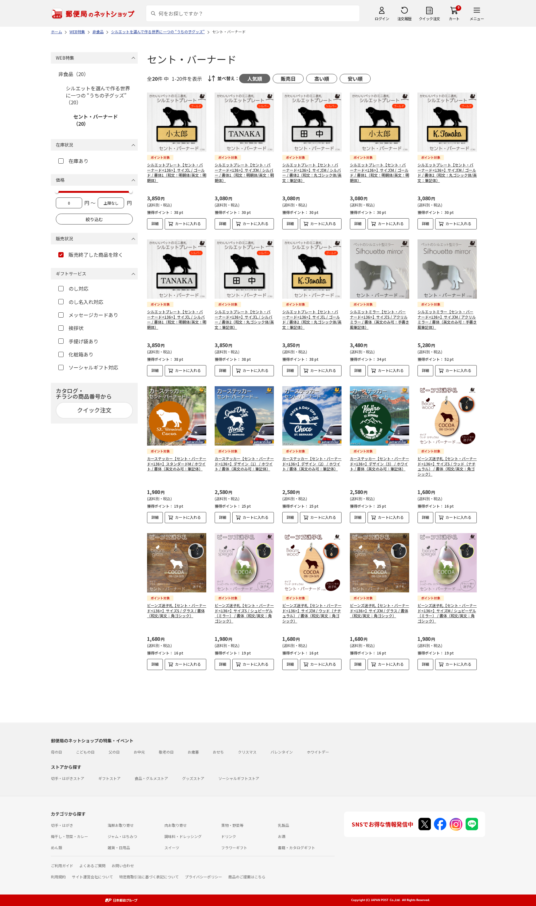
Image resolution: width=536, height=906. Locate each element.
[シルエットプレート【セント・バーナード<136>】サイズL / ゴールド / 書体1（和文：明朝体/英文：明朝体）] (176, 122)
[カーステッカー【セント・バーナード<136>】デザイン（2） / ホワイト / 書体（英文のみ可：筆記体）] (312, 416)
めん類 (56, 847)
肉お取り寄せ (175, 825)
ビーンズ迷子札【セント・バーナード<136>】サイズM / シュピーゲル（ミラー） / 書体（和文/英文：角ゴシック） (447, 613)
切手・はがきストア (67, 778)
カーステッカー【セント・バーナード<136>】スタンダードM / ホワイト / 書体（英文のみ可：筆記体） (176, 464)
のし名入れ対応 (86, 302)
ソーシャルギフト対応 (93, 367)
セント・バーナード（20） (95, 120)
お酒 (281, 836)
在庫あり (78, 161)
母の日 (56, 751)
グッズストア (193, 778)
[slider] (57, 191)
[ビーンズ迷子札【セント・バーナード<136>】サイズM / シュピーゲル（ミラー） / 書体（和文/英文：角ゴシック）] (447, 562)
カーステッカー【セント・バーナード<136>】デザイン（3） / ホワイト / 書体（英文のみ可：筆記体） (379, 464)
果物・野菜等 (232, 825)
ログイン (382, 18)
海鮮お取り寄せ (121, 825)
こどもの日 (85, 751)
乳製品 (283, 825)
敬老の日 (166, 751)
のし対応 (78, 288)
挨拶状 (76, 328)
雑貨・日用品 (119, 847)
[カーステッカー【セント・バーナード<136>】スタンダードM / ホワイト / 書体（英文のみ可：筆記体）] (176, 416)
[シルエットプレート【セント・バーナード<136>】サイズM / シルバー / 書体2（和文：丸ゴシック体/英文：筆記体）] (312, 122)
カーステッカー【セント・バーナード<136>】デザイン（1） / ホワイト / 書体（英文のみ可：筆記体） (244, 464)
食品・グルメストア (151, 778)
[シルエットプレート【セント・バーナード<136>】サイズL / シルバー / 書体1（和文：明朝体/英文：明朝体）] (176, 269)
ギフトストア (109, 778)
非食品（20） (73, 74)
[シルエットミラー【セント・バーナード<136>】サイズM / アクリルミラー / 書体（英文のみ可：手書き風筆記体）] (447, 269)
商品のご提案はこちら (247, 876)
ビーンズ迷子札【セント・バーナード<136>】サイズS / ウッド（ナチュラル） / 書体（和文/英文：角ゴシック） (447, 466)
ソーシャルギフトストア (238, 778)
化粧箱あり (81, 354)
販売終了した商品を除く (96, 254)
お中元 (139, 751)
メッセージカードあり (93, 315)
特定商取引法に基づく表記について (149, 876)
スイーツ (171, 847)
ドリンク (228, 836)
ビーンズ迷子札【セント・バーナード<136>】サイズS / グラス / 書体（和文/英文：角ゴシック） (176, 610)
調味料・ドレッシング (183, 836)
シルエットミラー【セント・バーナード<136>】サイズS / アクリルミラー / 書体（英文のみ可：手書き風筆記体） (379, 319)
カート (454, 18)
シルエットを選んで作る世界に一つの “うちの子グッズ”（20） (98, 95)
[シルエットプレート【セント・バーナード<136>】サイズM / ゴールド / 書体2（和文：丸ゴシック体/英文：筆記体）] (447, 122)
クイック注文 (429, 18)
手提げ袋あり (83, 341)
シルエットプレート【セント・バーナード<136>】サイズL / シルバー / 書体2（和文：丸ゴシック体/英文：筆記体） (244, 319)
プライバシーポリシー (203, 876)
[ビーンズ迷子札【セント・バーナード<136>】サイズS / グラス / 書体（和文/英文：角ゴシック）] (176, 562)
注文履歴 (404, 18)
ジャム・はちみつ (122, 836)
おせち (218, 751)
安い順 (355, 78)
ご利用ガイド (62, 865)
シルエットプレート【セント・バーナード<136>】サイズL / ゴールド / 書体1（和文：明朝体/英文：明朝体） (176, 172)
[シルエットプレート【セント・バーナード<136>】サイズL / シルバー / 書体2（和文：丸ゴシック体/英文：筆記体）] (244, 269)
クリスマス (247, 751)
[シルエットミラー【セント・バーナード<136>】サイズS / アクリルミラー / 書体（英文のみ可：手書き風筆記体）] (379, 269)
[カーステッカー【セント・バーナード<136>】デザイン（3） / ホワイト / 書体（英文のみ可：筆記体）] (379, 416)
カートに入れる (188, 223)
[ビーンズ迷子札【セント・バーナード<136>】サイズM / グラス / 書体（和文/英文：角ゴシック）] (379, 562)
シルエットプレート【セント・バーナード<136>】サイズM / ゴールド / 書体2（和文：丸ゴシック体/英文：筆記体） (447, 172)
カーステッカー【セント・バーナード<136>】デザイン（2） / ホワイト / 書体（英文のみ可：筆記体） (312, 464)
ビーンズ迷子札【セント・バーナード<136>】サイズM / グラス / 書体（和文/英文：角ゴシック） (379, 610)
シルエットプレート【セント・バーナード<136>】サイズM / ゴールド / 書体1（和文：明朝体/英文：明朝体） (379, 172)
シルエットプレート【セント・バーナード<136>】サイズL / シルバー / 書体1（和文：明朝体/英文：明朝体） (176, 319)
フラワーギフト (234, 847)
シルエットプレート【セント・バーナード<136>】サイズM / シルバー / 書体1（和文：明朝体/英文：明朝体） (244, 172)
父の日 (114, 751)
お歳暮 (193, 751)
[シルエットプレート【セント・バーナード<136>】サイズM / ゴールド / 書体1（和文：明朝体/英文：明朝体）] (379, 122)
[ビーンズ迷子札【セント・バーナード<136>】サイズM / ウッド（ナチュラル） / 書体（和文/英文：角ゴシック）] (312, 562)
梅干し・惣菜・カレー (69, 836)
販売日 (288, 78)
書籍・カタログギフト (296, 847)
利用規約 (58, 876)
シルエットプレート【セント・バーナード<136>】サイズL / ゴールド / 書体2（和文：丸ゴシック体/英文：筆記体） (312, 319)
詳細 (155, 223)
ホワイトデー (318, 751)
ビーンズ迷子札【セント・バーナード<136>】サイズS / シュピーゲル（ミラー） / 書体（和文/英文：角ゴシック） (244, 613)
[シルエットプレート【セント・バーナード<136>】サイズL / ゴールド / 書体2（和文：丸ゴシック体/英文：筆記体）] (312, 269)
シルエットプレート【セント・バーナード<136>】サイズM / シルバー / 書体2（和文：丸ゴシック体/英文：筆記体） (312, 172)
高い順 (321, 78)
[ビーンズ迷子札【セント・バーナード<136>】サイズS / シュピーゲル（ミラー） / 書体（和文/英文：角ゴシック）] (244, 562)
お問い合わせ (123, 865)
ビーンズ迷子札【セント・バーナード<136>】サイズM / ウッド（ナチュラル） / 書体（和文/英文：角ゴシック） (312, 613)
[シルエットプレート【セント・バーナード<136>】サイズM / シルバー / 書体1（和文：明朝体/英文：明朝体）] (244, 122)
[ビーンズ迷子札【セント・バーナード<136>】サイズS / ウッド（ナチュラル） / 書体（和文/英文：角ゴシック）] (447, 416)
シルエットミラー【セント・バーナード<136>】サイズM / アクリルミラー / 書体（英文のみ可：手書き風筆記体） (447, 319)
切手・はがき (62, 825)
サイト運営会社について (92, 876)
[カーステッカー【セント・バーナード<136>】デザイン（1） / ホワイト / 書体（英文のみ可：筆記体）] (244, 416)
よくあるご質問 (92, 865)
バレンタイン (281, 751)
